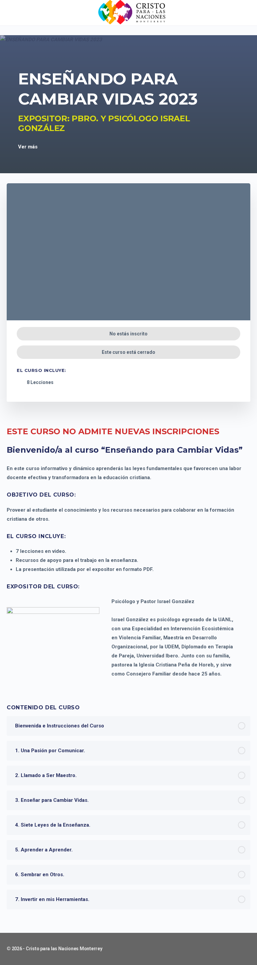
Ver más (28, 147)
